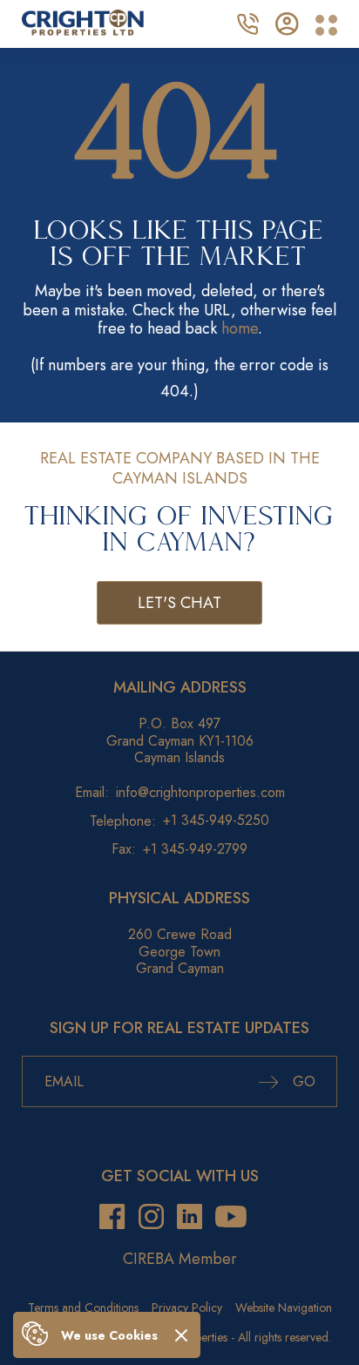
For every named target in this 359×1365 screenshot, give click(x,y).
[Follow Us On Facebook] (112, 1217)
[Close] (181, 1335)
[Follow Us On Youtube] (231, 1217)
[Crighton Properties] (83, 30)
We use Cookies (109, 1335)
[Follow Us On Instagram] (151, 1217)
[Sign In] (287, 21)
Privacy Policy (187, 1307)
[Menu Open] (326, 25)
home (239, 328)
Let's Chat (179, 602)
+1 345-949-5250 (216, 820)
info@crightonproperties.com (200, 792)
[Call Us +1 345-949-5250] (247, 21)
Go (301, 1081)
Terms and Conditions (83, 1307)
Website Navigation (283, 1307)
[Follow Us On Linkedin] (189, 1217)
